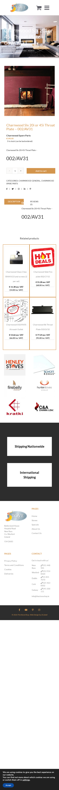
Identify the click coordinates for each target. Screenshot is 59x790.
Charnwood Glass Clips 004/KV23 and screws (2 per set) (16, 276)
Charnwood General (29, 181)
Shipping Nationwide (29, 446)
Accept (8, 785)
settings (26, 780)
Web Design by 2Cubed (38, 615)
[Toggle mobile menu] (47, 8)
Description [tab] (14, 201)
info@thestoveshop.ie (40, 596)
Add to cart (41, 170)
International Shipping (29, 475)
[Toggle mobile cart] (39, 8)
